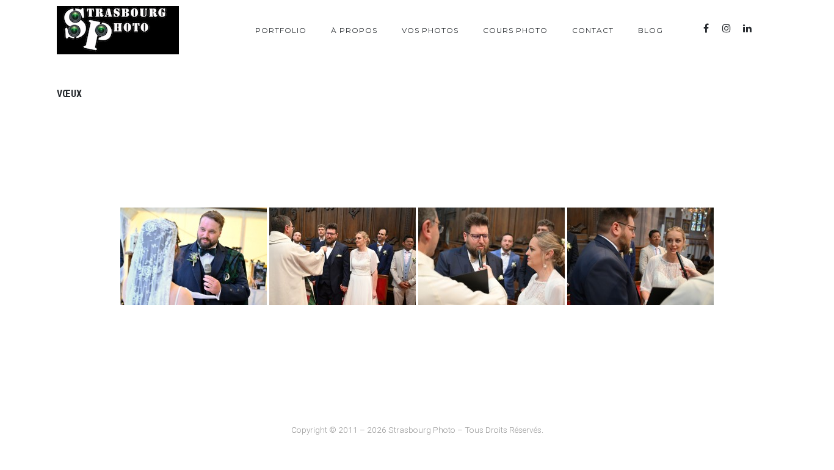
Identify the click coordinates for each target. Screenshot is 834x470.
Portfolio (280, 30)
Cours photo (515, 30)
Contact (593, 30)
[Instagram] (726, 28)
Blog (650, 30)
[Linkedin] (747, 28)
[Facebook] (706, 28)
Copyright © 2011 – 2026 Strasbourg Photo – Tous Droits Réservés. (417, 430)
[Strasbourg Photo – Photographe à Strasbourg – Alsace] (118, 30)
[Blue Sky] (768, 28)
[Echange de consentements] (193, 256)
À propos (354, 30)
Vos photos (430, 30)
